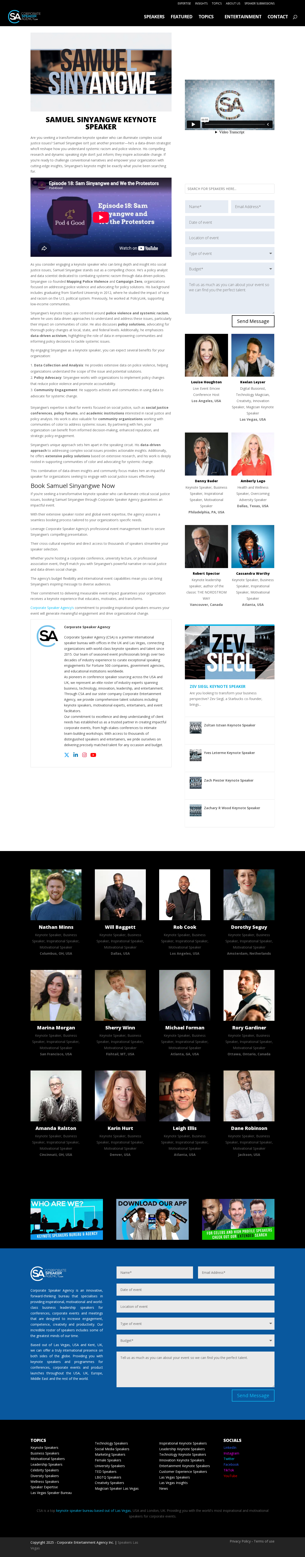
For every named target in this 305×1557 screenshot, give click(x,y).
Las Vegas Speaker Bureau (51, 1492)
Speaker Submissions (259, 3)
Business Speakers (44, 1453)
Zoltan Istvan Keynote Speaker (229, 725)
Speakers (154, 17)
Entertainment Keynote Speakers (184, 1466)
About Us (233, 3)
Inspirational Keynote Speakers (183, 1443)
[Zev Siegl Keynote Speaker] (229, 652)
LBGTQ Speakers (108, 1477)
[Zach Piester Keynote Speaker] (196, 783)
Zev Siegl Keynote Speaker (218, 686)
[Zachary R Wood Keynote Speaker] (196, 810)
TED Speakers (106, 1471)
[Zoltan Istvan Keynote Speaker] (196, 728)
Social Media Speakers (112, 1449)
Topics (217, 3)
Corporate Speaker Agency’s (52, 607)
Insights (201, 3)
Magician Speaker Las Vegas (117, 1488)
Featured (181, 17)
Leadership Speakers (46, 1464)
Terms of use (264, 1541)
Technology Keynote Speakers (182, 1454)
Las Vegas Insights (173, 1482)
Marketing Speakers (110, 1454)
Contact (278, 17)
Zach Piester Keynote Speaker (229, 780)
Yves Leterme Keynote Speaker (229, 752)
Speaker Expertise (44, 1487)
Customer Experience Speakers (183, 1471)
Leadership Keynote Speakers (182, 1449)
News (163, 1488)
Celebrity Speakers (44, 1470)
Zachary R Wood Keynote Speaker (232, 808)
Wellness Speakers (44, 1481)
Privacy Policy (240, 1541)
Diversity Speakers (44, 1476)
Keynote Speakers (44, 1447)
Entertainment (242, 17)
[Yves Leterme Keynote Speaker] (196, 755)
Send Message (253, 321)
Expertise (184, 3)
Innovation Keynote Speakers (181, 1460)
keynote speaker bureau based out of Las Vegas (93, 1510)
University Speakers (110, 1466)
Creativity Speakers (109, 1482)
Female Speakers (108, 1460)
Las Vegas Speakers (174, 1477)
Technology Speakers (111, 1443)
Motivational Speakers (47, 1458)
